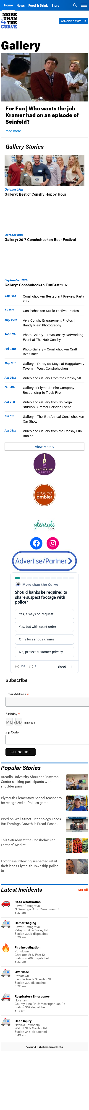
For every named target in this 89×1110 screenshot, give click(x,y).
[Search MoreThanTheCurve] (75, 5)
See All (83, 890)
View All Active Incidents (44, 1046)
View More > (44, 446)
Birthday (12, 714)
